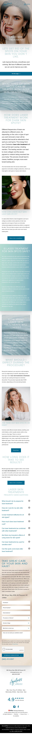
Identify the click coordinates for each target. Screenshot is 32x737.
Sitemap (16, 714)
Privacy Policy (15, 644)
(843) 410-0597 (8, 659)
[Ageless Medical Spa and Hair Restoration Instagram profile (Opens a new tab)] (14, 707)
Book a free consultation (16, 238)
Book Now (16, 450)
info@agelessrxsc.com (16, 672)
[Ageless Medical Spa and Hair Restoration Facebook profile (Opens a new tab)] (18, 707)
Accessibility (16, 716)
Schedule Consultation (11, 655)
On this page (15, 74)
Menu (28, 4)
